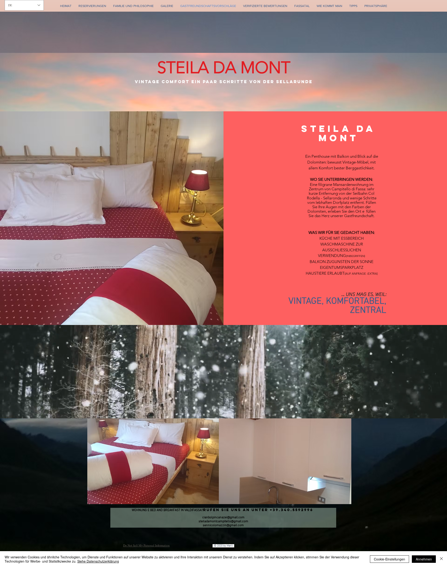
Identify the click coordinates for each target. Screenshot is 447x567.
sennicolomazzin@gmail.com (223, 525)
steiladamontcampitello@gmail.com (223, 521)
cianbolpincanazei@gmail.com (223, 517)
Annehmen (424, 559)
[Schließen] (441, 559)
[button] (153, 461)
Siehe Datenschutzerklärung (98, 561)
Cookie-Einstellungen (389, 559)
